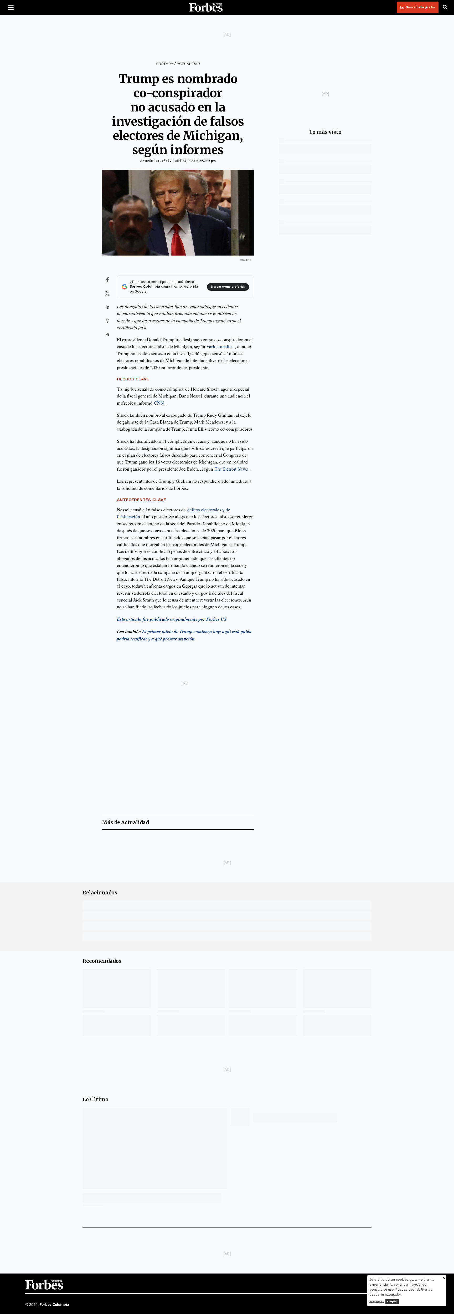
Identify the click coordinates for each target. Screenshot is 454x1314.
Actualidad (188, 64)
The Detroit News (231, 469)
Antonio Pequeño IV (156, 161)
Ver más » (376, 1301)
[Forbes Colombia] (206, 7)
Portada (164, 64)
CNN (159, 403)
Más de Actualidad (125, 822)
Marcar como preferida (228, 286)
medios (227, 346)
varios (213, 346)
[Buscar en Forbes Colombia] (445, 7)
